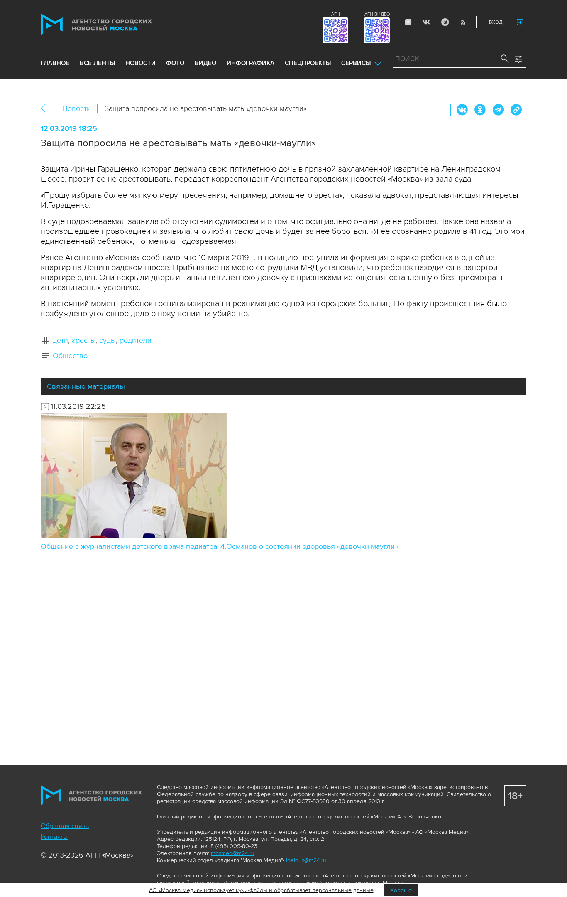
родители (136, 340)
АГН (335, 14)
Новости (76, 108)
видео (205, 63)
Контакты (54, 837)
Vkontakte (426, 22)
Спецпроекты (308, 63)
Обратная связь (65, 826)
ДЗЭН (408, 22)
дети (60, 340)
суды (107, 340)
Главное (55, 63)
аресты (83, 340)
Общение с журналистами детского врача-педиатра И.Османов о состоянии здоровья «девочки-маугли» (219, 546)
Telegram (444, 22)
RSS (463, 22)
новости (140, 63)
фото (175, 63)
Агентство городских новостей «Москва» (112, 24)
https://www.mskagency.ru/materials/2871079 (516, 110)
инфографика (250, 63)
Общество (70, 355)
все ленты (97, 63)
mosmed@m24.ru (232, 853)
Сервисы (356, 63)
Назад (48, 108)
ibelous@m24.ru (306, 860)
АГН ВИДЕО (377, 14)
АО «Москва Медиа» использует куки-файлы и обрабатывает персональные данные (261, 890)
